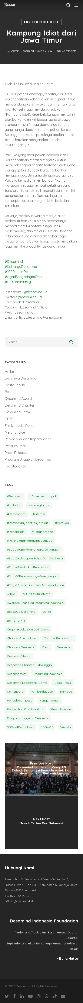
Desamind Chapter (19, 405)
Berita (47, 612)
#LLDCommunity (18, 282)
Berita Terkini (15, 385)
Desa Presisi (63, 683)
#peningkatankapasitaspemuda (29, 541)
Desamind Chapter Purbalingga (29, 665)
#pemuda (62, 523)
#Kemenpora (16, 514)
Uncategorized (16, 466)
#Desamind (14, 261)
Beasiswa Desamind (20, 378)
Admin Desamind (22, 50)
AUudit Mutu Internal (37, 594)
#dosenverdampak (43, 496)
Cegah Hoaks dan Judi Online (28, 629)
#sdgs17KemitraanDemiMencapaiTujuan (35, 585)
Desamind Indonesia (48, 674)
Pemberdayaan (42, 691)
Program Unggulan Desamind (28, 459)
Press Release (16, 453)
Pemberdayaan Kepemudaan (28, 439)
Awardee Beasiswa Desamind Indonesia (35, 603)
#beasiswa (14, 496)
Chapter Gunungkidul (22, 638)
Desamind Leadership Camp (27, 683)
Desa (46, 647)
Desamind (64, 647)
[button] (76, 5)
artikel (11, 594)
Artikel (9, 371)
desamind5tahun (19, 656)
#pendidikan (15, 532)
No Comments (66, 50)
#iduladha (14, 505)
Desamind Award (18, 398)
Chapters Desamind (21, 647)
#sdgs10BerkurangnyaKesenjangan (32, 576)
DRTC (9, 419)
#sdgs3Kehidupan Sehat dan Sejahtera (35, 558)
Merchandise (15, 432)
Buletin (10, 392)
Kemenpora (15, 691)
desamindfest (16, 674)
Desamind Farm (17, 412)
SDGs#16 (47, 727)
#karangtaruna (39, 505)
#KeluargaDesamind (21, 266)
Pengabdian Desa (19, 700)
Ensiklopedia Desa (41, 22)
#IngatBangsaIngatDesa (24, 277)
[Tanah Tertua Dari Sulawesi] (41, 822)
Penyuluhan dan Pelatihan (25, 709)
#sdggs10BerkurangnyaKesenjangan (33, 549)
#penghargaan (42, 532)
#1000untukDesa (18, 272)
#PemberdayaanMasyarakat (27, 523)
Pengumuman (16, 446)
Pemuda (66, 691)
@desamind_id (35, 292)
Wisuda (65, 727)
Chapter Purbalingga (58, 638)
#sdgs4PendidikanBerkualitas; (28, 567)
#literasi (39, 514)
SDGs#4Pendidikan (20, 727)
